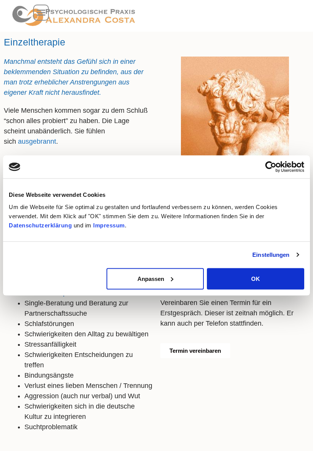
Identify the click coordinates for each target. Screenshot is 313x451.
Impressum (109, 225)
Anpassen (150, 278)
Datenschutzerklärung (40, 225)
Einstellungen (270, 254)
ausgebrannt (37, 141)
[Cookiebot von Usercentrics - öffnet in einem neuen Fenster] (270, 167)
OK (255, 278)
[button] (41, 13)
